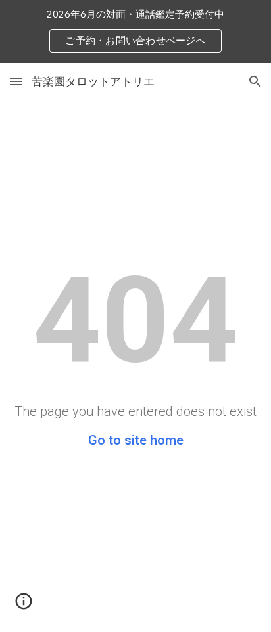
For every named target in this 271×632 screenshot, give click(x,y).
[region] (135, 31)
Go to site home (136, 440)
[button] (16, 81)
